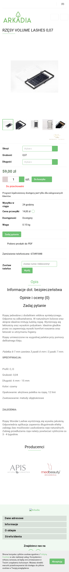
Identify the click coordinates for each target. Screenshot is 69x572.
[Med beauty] (18, 469)
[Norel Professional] (50, 469)
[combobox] (40, 148)
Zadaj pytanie (12, 234)
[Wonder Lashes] (56, 136)
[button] (34, 518)
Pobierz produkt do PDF (19, 243)
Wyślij (27, 270)
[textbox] (37, 148)
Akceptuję (57, 561)
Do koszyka (40, 179)
